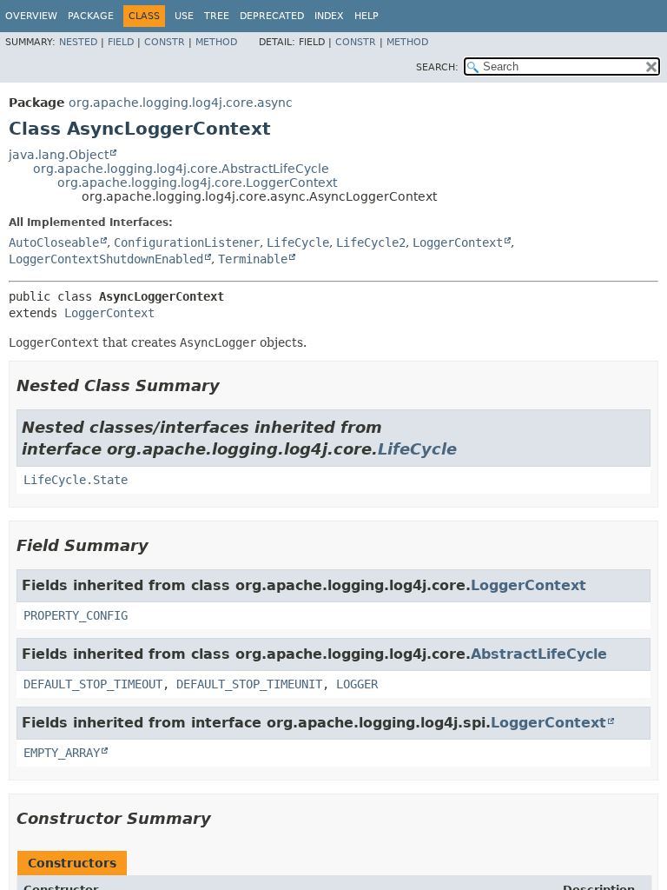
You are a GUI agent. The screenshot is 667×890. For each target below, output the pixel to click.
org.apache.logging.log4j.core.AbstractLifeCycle (181, 169)
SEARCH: (437, 67)
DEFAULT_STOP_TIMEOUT (92, 684)
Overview (31, 16)
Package (91, 16)
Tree (216, 16)
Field (121, 42)
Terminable (252, 259)
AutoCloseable (54, 242)
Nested (78, 42)
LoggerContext (458, 242)
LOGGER (357, 684)
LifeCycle (298, 242)
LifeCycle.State (75, 480)
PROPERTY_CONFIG (75, 615)
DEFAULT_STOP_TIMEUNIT (249, 684)
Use (184, 16)
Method (216, 42)
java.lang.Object (59, 155)
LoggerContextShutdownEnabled (106, 259)
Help (366, 16)
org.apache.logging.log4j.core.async (181, 103)
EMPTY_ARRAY (61, 753)
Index (329, 16)
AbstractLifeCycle (539, 654)
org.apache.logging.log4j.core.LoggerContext (197, 182)
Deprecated (272, 16)
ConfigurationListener (187, 242)
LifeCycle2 (371, 242)
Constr (164, 42)
